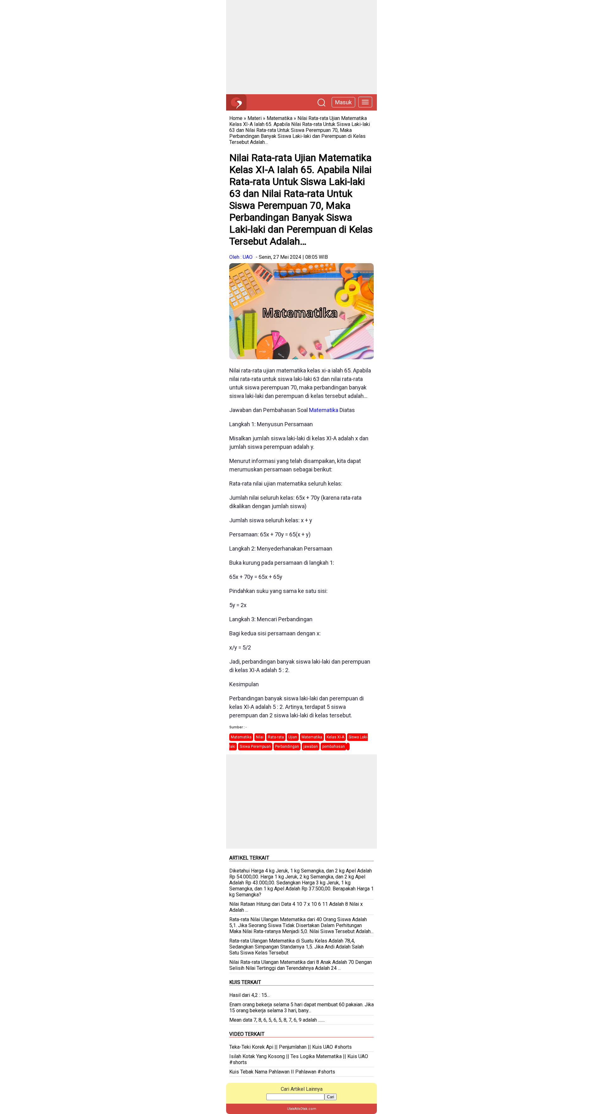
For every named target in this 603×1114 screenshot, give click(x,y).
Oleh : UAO (241, 257)
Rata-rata (276, 737)
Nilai (259, 737)
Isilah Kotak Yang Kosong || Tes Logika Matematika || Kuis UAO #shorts (298, 1059)
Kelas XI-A (335, 737)
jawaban (310, 746)
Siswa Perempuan (255, 746)
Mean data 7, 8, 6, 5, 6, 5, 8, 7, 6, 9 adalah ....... (277, 1020)
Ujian (292, 737)
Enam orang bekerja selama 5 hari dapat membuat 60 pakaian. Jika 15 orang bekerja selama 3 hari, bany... (301, 1007)
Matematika (279, 118)
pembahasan (333, 746)
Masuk (343, 102)
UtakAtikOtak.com (301, 1109)
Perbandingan (287, 746)
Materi (254, 118)
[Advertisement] (301, 47)
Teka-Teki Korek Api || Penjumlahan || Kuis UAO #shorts (290, 1047)
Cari (330, 1097)
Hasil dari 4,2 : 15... (249, 995)
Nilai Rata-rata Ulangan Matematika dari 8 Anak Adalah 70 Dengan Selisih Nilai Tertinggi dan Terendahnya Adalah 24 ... (300, 965)
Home (235, 118)
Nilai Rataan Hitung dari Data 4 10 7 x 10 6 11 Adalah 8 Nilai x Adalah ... (296, 907)
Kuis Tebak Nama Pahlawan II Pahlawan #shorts (282, 1072)
